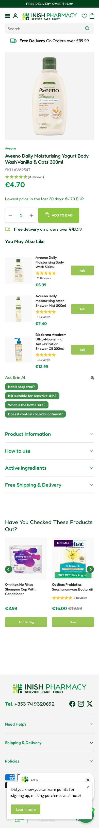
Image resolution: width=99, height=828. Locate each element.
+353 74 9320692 (30, 704)
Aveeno (10, 148)
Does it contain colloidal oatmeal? (35, 414)
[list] (49, 96)
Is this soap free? (21, 386)
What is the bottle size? (26, 405)
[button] (92, 16)
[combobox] (49, 28)
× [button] (88, 786)
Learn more (26, 809)
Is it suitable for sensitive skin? (32, 396)
